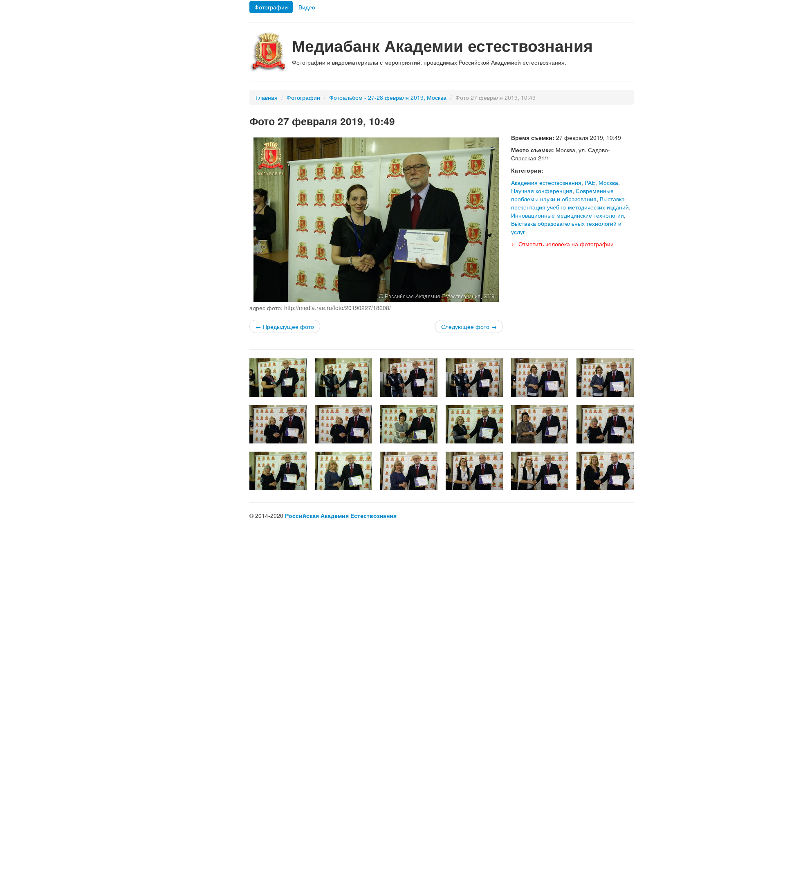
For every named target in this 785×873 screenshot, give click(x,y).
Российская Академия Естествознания (341, 515)
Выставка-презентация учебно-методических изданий (570, 203)
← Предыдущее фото (285, 326)
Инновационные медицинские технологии (567, 215)
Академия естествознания (546, 182)
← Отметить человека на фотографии (562, 244)
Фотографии (271, 7)
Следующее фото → (469, 326)
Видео (306, 7)
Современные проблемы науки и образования (562, 195)
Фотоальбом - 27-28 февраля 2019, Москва (387, 97)
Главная (267, 97)
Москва (608, 182)
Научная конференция (541, 191)
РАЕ (590, 182)
